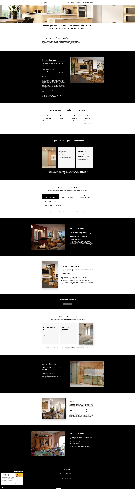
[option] (87, 70)
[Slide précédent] (71, 70)
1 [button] (91, 167)
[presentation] (50, 196)
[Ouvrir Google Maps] (133, 487)
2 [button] (92, 167)
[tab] (50, 196)
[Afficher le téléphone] (133, 484)
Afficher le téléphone (76, 471)
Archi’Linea (85, 415)
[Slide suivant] (103, 70)
